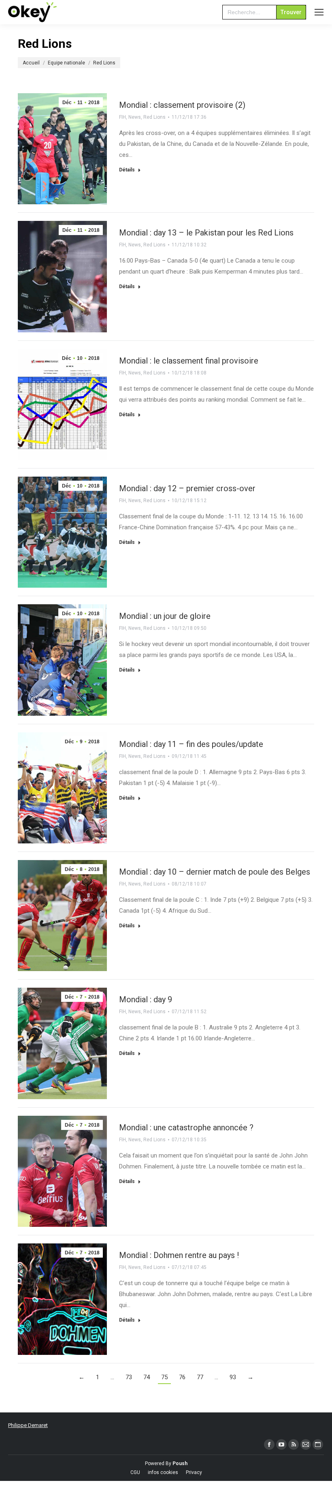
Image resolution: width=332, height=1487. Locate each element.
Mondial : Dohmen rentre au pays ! (179, 1255)
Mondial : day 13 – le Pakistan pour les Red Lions (206, 232)
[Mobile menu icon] (319, 12)
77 (200, 1377)
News (134, 117)
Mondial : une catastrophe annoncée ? (186, 1127)
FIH (122, 117)
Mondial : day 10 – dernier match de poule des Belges (214, 872)
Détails (127, 170)
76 (182, 1377)
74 (146, 1377)
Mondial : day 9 (145, 999)
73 (129, 1377)
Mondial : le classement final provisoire (188, 361)
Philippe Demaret (28, 1425)
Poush (179, 1463)
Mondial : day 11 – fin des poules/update (191, 744)
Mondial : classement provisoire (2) (182, 105)
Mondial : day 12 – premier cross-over (187, 488)
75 (164, 1377)
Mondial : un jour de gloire (165, 616)
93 (233, 1377)
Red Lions (154, 117)
